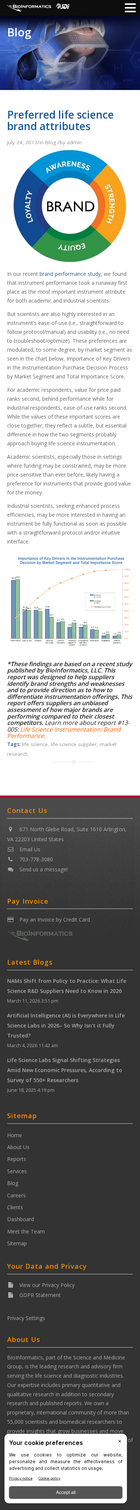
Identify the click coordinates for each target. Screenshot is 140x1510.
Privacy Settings (26, 1318)
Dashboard (20, 1219)
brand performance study (70, 273)
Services (17, 1171)
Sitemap (17, 1243)
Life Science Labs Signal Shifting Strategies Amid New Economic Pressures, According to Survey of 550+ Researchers (64, 1070)
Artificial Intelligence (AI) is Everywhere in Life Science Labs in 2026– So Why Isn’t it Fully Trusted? (66, 1025)
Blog (19, 32)
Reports (16, 1158)
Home (14, 1135)
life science (35, 744)
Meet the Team (26, 1231)
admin (74, 142)
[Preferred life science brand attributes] (70, 264)
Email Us (29, 849)
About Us (18, 1147)
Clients (15, 1207)
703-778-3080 (36, 859)
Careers (16, 1195)
